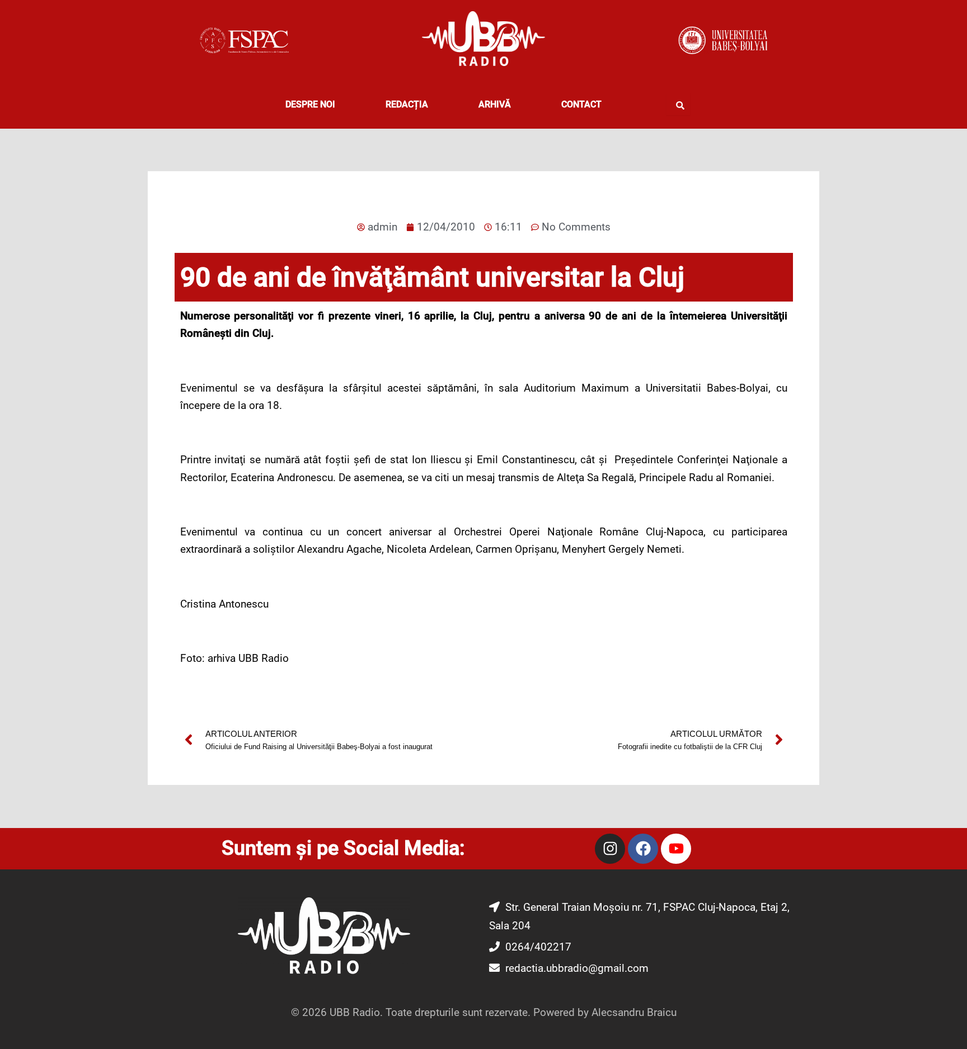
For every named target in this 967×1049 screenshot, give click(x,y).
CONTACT (581, 104)
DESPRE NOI (310, 104)
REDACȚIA (407, 104)
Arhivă (494, 104)
